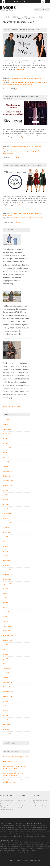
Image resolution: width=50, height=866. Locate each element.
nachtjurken (23, 151)
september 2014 (8, 691)
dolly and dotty (15, 217)
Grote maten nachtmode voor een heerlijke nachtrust (21, 97)
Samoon (29, 853)
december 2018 (7, 466)
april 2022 (5, 443)
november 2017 (7, 527)
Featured (14, 78)
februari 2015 (7, 668)
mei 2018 (5, 499)
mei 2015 (5, 654)
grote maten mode (35, 82)
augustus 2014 (7, 696)
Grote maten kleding (23, 78)
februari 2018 (7, 513)
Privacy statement (5, 804)
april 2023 (5, 438)
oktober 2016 (7, 579)
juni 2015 (5, 649)
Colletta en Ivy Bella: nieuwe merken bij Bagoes (22, 30)
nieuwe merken (17, 84)
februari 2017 (7, 560)
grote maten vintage (38, 217)
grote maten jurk (26, 217)
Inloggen (11, 1)
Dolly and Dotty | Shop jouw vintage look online (23, 165)
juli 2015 (5, 645)
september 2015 (8, 635)
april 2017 (5, 551)
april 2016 (5, 602)
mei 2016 (5, 598)
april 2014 (5, 715)
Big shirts (20, 807)
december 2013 (7, 734)
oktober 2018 (7, 476)
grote (12, 151)
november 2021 (7, 448)
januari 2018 (6, 518)
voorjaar (25, 84)
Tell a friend (20, 804)
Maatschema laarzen (6, 809)
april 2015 (5, 659)
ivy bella (44, 82)
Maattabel (3, 807)
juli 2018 (5, 490)
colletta (13, 82)
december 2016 (7, 570)
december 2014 (7, 677)
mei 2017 (5, 546)
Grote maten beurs (23, 806)
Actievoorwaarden (6, 802)
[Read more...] (21, 69)
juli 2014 (5, 701)
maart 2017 (6, 555)
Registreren (21, 1)
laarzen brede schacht (8, 836)
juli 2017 (5, 537)
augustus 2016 (7, 584)
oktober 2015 (7, 630)
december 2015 (7, 621)
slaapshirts (6, 153)
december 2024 (7, 424)
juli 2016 (5, 588)
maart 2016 (6, 607)
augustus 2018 (7, 485)
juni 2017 (5, 541)
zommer (30, 84)
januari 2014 (6, 729)
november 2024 (7, 429)
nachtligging (32, 151)
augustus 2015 (7, 640)
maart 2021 (6, 457)
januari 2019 (6, 462)
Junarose (41, 846)
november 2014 (7, 682)
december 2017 (7, 523)
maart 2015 (6, 663)
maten (17, 151)
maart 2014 (6, 720)
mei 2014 (5, 710)
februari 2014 (7, 724)
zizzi (11, 153)
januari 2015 (6, 673)
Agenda (35, 802)
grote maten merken (22, 82)
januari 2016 (6, 616)
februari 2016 (7, 612)
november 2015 (7, 626)
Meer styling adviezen (12, 406)
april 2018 (5, 504)
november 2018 (7, 471)
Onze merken (21, 800)
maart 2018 (6, 509)
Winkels (35, 804)
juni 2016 (5, 593)
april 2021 (5, 452)
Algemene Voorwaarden (7, 806)
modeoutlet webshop (39, 806)
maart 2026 (6, 420)
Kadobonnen (21, 802)
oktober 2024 (7, 434)
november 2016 (7, 574)
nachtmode (39, 151)
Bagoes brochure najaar (40, 800)
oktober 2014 (7, 687)
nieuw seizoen (7, 84)
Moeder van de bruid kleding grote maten (16, 756)
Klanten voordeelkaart (7, 800)
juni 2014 (5, 705)
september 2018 (8, 480)
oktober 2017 (7, 532)
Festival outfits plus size (10, 761)
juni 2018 (5, 495)
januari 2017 (6, 565)
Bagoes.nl (25, 9)
